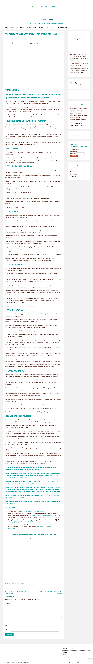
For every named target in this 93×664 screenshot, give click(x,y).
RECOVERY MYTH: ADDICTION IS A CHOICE (79, 109)
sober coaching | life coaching (46, 19)
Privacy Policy (65, 652)
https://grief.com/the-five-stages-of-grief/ (33, 512)
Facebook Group (62, 27)
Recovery (11, 583)
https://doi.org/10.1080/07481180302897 (22, 522)
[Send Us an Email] (6, 1)
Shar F (12, 39)
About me (50, 27)
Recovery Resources (19, 583)
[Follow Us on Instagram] (10, 1)
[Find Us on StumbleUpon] (15, 1)
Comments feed (73, 174)
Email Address (73, 151)
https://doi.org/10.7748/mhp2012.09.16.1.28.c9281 (46, 516)
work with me (31, 27)
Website (7, 630)
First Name (72, 153)
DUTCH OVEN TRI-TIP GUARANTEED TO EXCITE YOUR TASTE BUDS (16, 592)
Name (6, 621)
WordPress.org (73, 176)
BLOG (12, 27)
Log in (71, 170)
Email (6, 626)
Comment (7, 603)
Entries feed (72, 172)
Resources (20, 27)
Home (6, 27)
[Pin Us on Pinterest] (13, 1)
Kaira (28, 662)
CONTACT (41, 27)
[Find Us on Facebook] (8, 1)
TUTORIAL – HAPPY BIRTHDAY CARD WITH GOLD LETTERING (50, 592)
